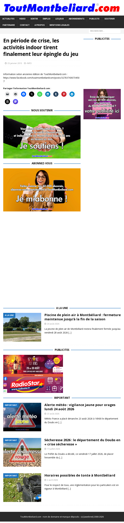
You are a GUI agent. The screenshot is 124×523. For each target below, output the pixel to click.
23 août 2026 (53, 413)
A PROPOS (40, 25)
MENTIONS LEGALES (59, 25)
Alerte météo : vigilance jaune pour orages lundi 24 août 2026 (79, 407)
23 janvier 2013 (14, 63)
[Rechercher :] (104, 30)
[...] (69, 332)
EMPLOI (46, 18)
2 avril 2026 (52, 479)
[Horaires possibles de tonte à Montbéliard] (22, 487)
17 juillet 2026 (53, 448)
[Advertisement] (103, 64)
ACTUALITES (8, 18)
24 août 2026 (53, 323)
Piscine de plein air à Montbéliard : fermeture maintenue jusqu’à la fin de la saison (82, 317)
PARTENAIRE (9, 25)
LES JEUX (59, 18)
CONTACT (25, 25)
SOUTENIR (109, 18)
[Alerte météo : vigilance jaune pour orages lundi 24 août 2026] (22, 417)
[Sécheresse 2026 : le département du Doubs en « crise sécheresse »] (22, 452)
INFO (29, 63)
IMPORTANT (62, 398)
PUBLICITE (94, 18)
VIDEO (22, 18)
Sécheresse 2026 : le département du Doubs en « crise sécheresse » (82, 442)
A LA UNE (62, 308)
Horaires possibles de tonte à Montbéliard (79, 475)
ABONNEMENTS (76, 18)
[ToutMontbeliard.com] (62, 13)
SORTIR (34, 18)
